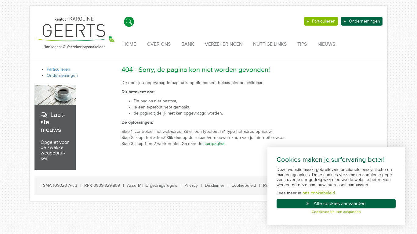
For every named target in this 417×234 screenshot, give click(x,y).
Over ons (159, 44)
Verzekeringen (223, 44)
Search (129, 22)
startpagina (214, 143)
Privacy (191, 185)
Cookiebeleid (243, 185)
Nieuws (326, 44)
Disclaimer (214, 185)
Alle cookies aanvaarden (340, 203)
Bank (187, 44)
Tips (302, 44)
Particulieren (323, 21)
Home (129, 44)
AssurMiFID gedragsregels (152, 185)
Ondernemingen (364, 21)
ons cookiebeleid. (319, 193)
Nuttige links (270, 44)
